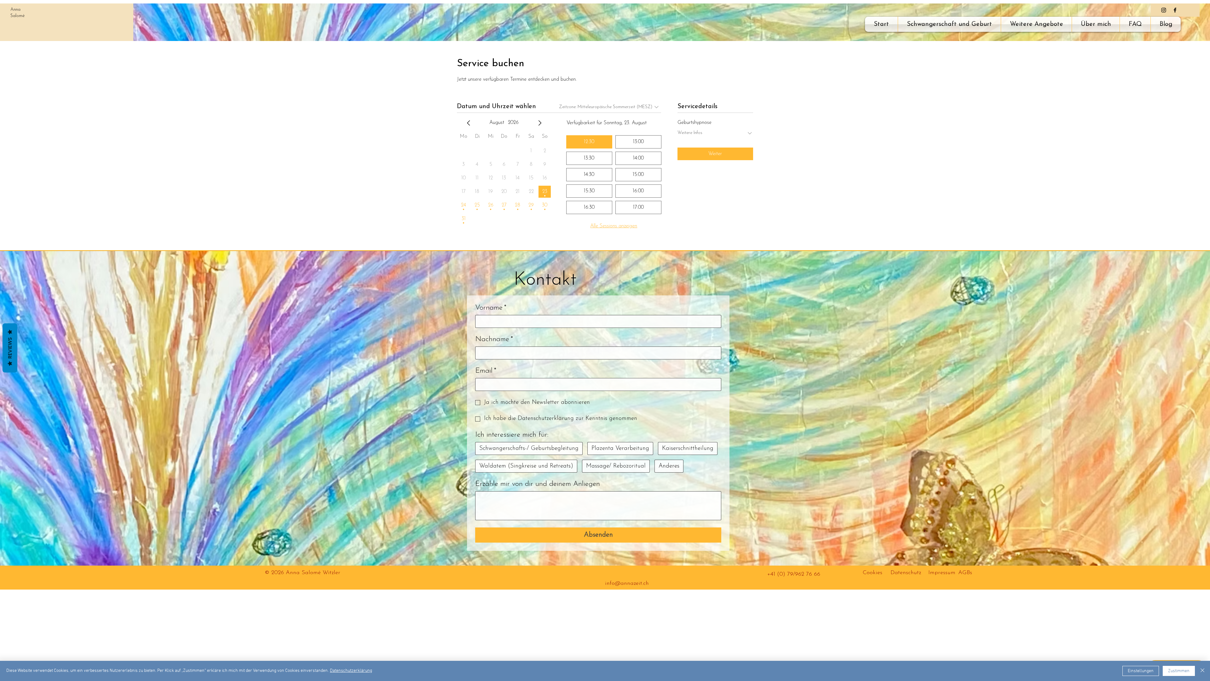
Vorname (490, 307)
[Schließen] (1202, 671)
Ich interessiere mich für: (511, 435)
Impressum (941, 573)
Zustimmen (1179, 671)
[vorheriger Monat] (468, 123)
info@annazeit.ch (627, 583)
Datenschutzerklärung (351, 670)
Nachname (494, 339)
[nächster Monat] (540, 123)
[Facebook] (1175, 10)
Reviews (10, 348)
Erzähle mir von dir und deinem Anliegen (537, 484)
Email (485, 371)
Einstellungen (1141, 671)
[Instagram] (1164, 10)
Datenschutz (905, 573)
